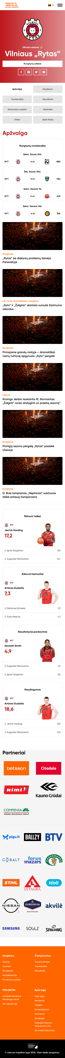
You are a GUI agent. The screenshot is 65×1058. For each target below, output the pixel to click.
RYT (11, 525)
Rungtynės (8, 254)
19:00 (32, 162)
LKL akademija (10, 1003)
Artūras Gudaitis (14, 587)
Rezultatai (48, 99)
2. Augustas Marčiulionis (17, 666)
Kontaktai (39, 1000)
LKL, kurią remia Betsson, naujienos (20, 301)
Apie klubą (47, 119)
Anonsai (7, 966)
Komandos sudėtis (17, 109)
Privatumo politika (12, 979)
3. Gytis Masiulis (12, 616)
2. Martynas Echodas (15, 608)
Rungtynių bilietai (32, 63)
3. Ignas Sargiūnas (14, 674)
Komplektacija (10, 975)
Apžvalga (17, 89)
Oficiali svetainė (30, 47)
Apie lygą (39, 996)
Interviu (6, 395)
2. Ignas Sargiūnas (14, 550)
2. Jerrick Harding (13, 723)
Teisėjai (38, 1005)
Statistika (48, 109)
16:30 (33, 214)
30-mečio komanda (45, 1030)
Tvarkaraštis (17, 99)
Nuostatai (39, 1018)
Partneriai (39, 1014)
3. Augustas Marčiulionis (17, 559)
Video (17, 119)
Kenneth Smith (13, 645)
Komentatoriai (42, 1009)
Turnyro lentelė (42, 962)
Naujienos (48, 89)
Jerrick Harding (14, 530)
